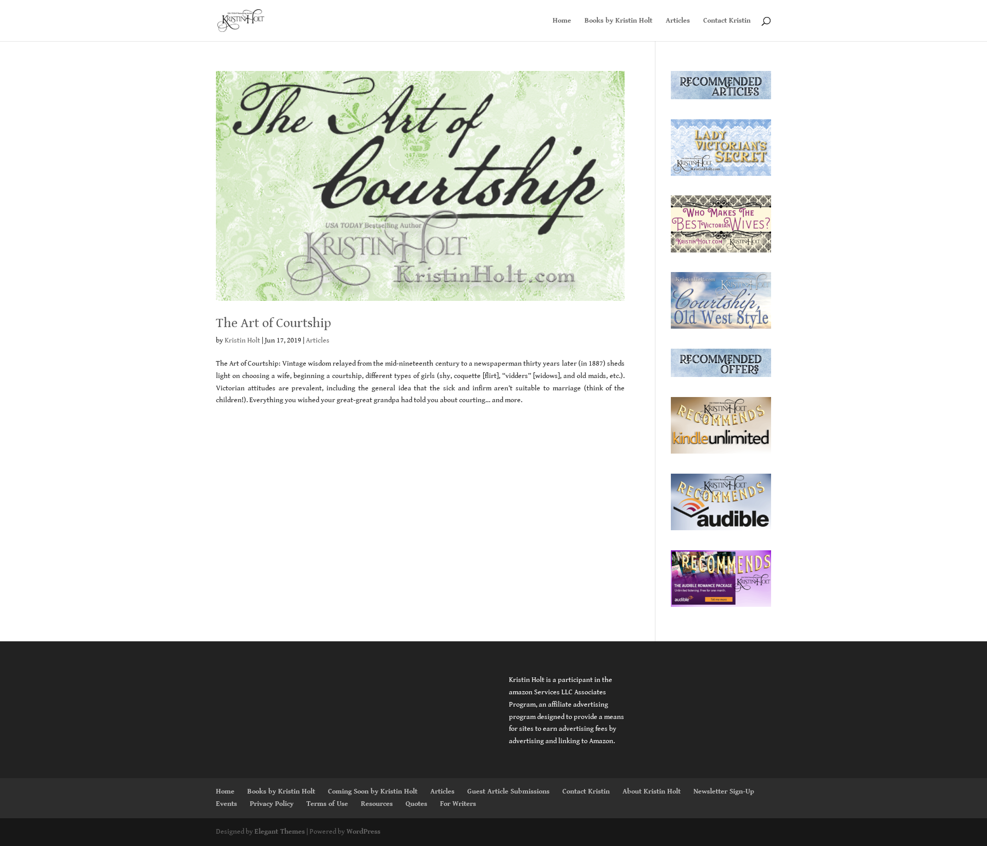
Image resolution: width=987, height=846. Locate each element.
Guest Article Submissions (508, 791)
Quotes (416, 804)
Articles (678, 21)
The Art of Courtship (273, 323)
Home (562, 21)
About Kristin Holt (652, 791)
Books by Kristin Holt (618, 21)
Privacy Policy (272, 804)
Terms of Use (327, 804)
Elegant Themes (279, 831)
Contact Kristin (727, 21)
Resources (377, 804)
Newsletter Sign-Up (723, 791)
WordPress (363, 831)
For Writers (458, 804)
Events (226, 804)
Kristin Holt (242, 340)
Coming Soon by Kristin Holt (372, 791)
